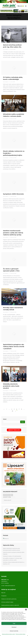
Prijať (14, 623)
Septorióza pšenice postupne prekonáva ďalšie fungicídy (13, 553)
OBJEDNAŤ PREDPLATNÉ (14, 430)
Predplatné (3, 595)
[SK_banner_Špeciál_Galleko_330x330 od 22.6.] (14, 457)
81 (12, 411)
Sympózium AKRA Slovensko (13, 194)
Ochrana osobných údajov (20, 634)
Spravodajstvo (5, 49)
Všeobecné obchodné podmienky (8, 599)
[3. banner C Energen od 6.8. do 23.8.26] (14, 12)
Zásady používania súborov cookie (8, 634)
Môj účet (3, 592)
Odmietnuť (14, 627)
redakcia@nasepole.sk (10, 585)
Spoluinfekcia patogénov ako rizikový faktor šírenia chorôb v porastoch (13, 346)
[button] (26, 609)
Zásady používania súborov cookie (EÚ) (10, 605)
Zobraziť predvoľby (14, 630)
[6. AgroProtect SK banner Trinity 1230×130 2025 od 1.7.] (14, 2)
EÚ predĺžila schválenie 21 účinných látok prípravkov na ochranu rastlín (12, 559)
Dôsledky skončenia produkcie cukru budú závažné (11, 386)
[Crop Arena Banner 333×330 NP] (14, 528)
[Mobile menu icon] (26, 6)
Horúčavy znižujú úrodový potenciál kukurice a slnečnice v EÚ (13, 563)
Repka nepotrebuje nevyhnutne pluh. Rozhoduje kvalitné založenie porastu (11, 549)
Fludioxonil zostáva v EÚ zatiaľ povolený (12, 556)
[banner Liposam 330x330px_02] (14, 485)
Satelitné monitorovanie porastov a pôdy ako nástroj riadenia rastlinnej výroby (13, 233)
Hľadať (4, 419)
